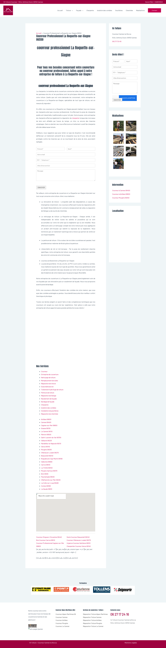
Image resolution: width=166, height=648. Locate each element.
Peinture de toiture (47, 393)
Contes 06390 (46, 486)
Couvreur (44, 371)
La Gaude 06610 (46, 489)
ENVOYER (41, 187)
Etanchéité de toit (47, 387)
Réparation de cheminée (49, 414)
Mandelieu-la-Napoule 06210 (51, 443)
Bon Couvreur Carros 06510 (45, 540)
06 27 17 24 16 (116, 41)
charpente (75, 118)
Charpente (44, 405)
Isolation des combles (48, 408)
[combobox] (38, 160)
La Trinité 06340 (47, 468)
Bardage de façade (47, 402)
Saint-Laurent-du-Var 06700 (51, 437)
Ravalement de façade (49, 399)
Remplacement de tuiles (49, 380)
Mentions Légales (131, 643)
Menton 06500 (46, 434)
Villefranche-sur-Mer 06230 (51, 480)
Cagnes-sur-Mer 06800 (49, 425)
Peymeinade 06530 (48, 477)
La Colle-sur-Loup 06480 (50, 483)
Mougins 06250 (46, 449)
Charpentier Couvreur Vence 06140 (79, 546)
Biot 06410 (44, 474)
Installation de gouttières (49, 411)
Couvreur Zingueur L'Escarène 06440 (49, 537)
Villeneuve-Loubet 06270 (50, 453)
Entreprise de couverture (49, 374)
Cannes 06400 (46, 422)
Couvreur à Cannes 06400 (121, 190)
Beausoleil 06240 (47, 456)
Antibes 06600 (46, 419)
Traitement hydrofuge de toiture (52, 390)
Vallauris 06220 (46, 440)
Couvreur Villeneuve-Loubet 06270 (79, 540)
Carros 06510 (45, 465)
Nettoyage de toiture (48, 377)
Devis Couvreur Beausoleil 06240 (78, 537)
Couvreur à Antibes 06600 (121, 194)
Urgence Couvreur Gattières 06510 (78, 543)
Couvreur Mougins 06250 (120, 198)
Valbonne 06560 (46, 462)
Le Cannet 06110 (46, 431)
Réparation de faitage (48, 396)
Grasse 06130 (45, 428)
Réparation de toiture (48, 383)
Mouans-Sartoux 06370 (49, 471)
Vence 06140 (45, 447)
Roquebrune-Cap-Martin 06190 (52, 459)
